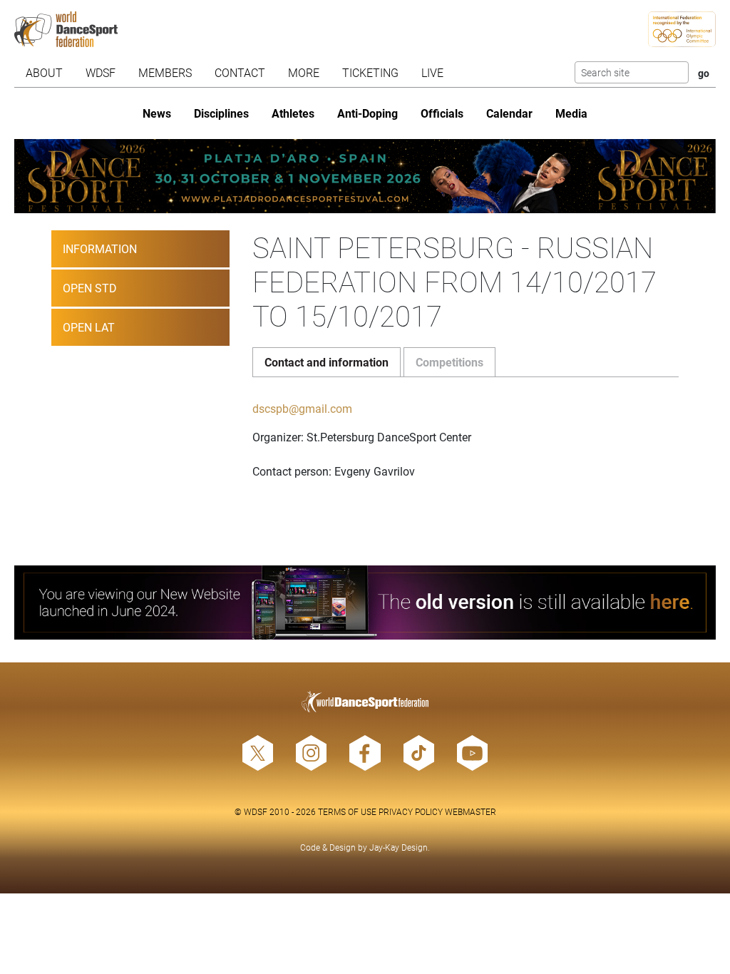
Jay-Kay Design (398, 847)
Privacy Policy (411, 811)
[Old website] (364, 602)
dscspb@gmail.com (302, 408)
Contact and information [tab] (326, 361)
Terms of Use (347, 811)
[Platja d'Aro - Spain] (364, 176)
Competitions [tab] (449, 361)
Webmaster (470, 811)
